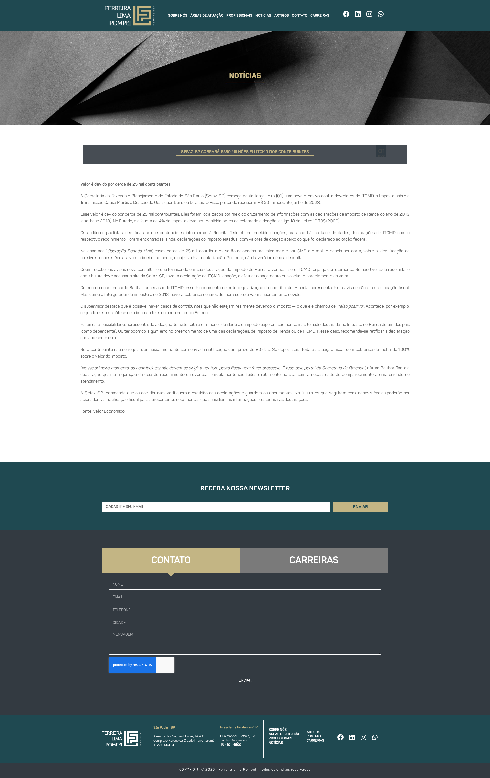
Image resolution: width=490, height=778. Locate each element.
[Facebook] (346, 14)
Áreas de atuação (206, 15)
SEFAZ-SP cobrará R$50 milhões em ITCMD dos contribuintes (245, 151)
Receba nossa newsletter (245, 488)
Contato (299, 15)
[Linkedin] (358, 14)
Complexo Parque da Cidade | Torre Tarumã (184, 741)
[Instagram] (369, 14)
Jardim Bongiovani (233, 740)
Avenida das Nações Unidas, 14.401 (178, 736)
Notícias (263, 15)
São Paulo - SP (164, 728)
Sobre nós (177, 15)
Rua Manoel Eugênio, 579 (238, 736)
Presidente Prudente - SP (239, 727)
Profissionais (239, 15)
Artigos (281, 15)
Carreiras (319, 15)
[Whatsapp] (381, 14)
